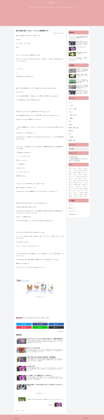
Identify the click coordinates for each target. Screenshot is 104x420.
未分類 (70, 124)
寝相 (36, 317)
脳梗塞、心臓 (72, 140)
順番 (48, 317)
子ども (25, 317)
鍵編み (71, 118)
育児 (21, 317)
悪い (40, 317)
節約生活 (71, 130)
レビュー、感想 (72, 108)
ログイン (71, 205)
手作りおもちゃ (73, 115)
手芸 (70, 112)
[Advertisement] (52, 17)
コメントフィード (73, 211)
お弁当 (71, 105)
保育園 (71, 137)
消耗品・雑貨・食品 (73, 127)
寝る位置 (32, 317)
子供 (28, 317)
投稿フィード (72, 208)
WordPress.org (72, 214)
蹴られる (43, 317)
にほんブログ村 (25, 281)
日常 (18, 317)
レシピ (70, 102)
